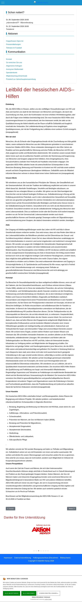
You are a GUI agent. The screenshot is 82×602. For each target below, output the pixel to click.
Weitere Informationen (37, 597)
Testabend (10, 29)
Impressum (47, 597)
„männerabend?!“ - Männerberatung (19, 22)
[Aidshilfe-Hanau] (41, 2)
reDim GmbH (48, 599)
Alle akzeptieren (11, 593)
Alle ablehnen (28, 593)
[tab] (33, 550)
